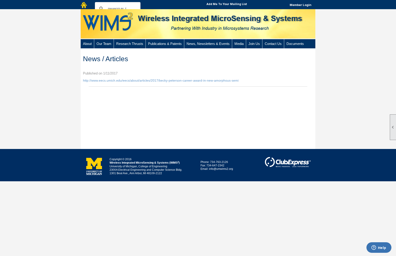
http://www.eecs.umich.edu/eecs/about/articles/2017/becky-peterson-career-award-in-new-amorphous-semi (161, 80)
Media (239, 44)
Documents (295, 44)
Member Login (300, 5)
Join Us (254, 44)
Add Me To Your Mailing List (226, 4)
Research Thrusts (129, 44)
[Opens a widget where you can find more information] (378, 248)
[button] (87, 43)
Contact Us (273, 44)
